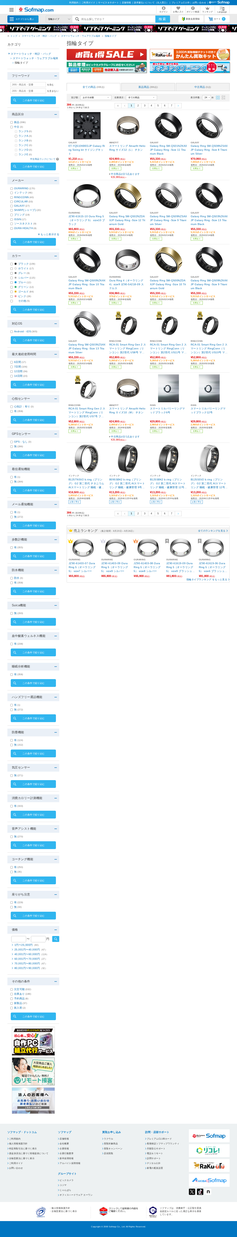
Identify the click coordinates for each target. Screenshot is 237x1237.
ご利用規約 (15, 1138)
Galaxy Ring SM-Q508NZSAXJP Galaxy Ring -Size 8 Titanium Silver (209, 149)
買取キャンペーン (113, 1148)
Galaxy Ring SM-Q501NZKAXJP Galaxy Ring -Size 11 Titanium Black (168, 149)
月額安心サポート (156, 1148)
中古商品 (202, 86)
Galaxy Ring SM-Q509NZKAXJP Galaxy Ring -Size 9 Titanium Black (209, 284)
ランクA (25, 135)
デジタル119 (153, 1163)
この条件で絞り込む (33, 100)
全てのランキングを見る (212, 530)
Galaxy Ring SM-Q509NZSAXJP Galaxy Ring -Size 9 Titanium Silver (168, 220)
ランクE (25, 154)
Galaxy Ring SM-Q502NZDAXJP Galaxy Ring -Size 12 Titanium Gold (127, 220)
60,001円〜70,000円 (30, 958)
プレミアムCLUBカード (159, 1138)
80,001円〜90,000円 (30, 968)
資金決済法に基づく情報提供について (28, 1153)
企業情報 (64, 1148)
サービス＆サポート (108, 2)
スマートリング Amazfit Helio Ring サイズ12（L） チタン (127, 147)
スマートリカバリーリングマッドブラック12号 (208, 410)
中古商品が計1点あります (125, 175)
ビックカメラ (67, 1180)
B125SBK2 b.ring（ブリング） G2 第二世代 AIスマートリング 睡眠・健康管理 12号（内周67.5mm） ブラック (168, 483)
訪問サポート (154, 1158)
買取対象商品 (111, 1143)
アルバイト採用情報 (70, 1163)
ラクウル (108, 1138)
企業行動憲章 (67, 1153)
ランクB (25, 140)
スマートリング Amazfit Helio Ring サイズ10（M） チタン (127, 410)
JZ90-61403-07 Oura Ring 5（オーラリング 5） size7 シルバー (82, 567)
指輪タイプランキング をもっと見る (206, 579)
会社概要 (64, 1143)
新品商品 (148, 86)
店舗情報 (126, 2)
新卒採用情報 (67, 1158)
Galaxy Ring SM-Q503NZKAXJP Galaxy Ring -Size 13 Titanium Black (209, 220)
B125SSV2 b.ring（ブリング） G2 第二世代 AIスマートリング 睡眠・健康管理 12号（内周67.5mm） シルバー (208, 483)
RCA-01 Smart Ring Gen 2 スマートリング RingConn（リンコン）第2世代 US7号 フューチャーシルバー (87, 412)
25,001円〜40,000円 (30, 949)
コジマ (63, 1185)
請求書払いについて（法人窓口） (151, 2)
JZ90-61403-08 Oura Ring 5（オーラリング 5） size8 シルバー (147, 567)
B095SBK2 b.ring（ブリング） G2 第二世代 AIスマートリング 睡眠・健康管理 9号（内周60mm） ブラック (127, 483)
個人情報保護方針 (18, 1143)
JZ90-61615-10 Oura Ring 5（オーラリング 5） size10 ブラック (87, 220)
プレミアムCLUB (180, 2)
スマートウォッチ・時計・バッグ (39, 36)
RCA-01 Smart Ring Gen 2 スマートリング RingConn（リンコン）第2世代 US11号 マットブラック (168, 348)
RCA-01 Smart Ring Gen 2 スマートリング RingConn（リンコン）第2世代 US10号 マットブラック (209, 348)
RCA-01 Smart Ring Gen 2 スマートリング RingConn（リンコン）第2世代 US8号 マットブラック (127, 348)
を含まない (53, 91)
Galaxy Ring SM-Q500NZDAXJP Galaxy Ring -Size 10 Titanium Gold (168, 284)
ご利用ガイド (88, 2)
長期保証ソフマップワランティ (163, 1143)
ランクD (25, 149)
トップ (13, 36)
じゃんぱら (65, 1190)
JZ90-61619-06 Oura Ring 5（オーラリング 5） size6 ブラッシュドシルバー (213, 567)
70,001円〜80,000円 (30, 963)
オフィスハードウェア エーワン (76, 1195)
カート (219, 19)
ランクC (25, 145)
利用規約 (74, 2)
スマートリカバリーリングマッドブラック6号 (167, 410)
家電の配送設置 (155, 1168)
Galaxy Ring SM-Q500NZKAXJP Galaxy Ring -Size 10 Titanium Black (87, 284)
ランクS (25, 131)
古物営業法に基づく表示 (21, 1158)
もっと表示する (50, 234)
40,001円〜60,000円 (31, 954)
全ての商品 (94, 86)
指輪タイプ (110, 36)
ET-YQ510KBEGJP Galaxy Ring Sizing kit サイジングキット (87, 149)
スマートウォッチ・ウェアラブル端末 (80, 36)
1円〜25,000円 (27, 944)
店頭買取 (108, 1153)
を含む (50, 84)
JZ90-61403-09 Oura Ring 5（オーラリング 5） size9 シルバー (114, 567)
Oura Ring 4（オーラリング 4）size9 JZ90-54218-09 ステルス (126, 284)
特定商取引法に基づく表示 (23, 1148)
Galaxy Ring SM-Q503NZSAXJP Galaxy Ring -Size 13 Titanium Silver (87, 348)
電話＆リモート (155, 1153)
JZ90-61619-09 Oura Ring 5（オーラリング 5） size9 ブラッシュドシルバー (180, 567)
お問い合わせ (199, 2)
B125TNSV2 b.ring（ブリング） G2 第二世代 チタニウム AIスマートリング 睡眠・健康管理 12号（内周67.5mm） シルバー (87, 483)
